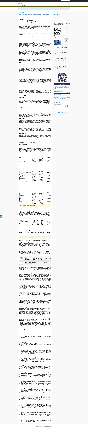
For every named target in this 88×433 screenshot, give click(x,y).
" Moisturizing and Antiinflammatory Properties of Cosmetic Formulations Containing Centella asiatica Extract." (61, 87)
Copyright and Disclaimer (63, 424)
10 (31, 81)
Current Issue (43, 4)
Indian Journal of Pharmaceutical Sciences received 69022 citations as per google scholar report (62, 98)
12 (25, 82)
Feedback (56, 424)
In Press (51, 4)
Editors (38, 4)
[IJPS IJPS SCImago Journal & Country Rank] (65, 29)
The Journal (34, 4)
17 (36, 273)
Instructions (56, 4)
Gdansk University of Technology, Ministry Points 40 (62, 62)
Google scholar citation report (57, 94)
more (69, 25)
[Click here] (44, 427)
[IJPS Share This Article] (54, 14)
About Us (25, 424)
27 (40, 313)
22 (34, 304)
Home (22, 424)
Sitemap (47, 424)
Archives (47, 4)
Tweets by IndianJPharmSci (61, 112)
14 (21, 86)
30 (21, 319)
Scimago (64, 60)
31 (37, 320)
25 (46, 309)
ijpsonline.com (43, 426)
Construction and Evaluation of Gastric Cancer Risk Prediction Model (34, 14)
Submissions (61, 4)
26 (47, 309)
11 (48, 81)
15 (43, 90)
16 (34, 269)
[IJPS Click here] (62, 106)
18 (37, 273)
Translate (67, 1)
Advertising (52, 424)
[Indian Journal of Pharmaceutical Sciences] (24, 4)
